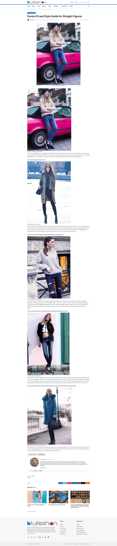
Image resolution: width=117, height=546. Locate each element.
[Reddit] (36, 471)
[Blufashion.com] (36, 2)
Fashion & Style (79, 526)
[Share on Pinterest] (86, 20)
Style (50, 6)
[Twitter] (38, 471)
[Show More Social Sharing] (89, 20)
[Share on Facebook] (81, 20)
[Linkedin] (33, 471)
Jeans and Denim (33, 9)
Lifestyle (56, 6)
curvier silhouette (68, 228)
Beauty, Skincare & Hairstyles (81, 534)
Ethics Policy (87, 543)
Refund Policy (62, 534)
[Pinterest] (34, 471)
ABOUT (76, 2)
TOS (71, 543)
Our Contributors (63, 530)
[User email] (41, 471)
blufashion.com (43, 467)
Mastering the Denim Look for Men (57, 504)
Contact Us (62, 526)
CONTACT (72, 2)
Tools (38, 6)
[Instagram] (31, 471)
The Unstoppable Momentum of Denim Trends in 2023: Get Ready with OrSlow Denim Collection (79, 506)
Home (28, 6)
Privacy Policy (75, 543)
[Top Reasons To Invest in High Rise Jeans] (37, 497)
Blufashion (52, 461)
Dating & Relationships (80, 530)
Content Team (62, 528)
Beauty (44, 6)
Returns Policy (62, 532)
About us (61, 524)
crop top (48, 381)
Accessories (64, 6)
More (71, 6)
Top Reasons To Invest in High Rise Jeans (35, 505)
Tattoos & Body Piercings (81, 532)
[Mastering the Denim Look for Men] (58, 497)
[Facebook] (29, 471)
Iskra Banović (32, 19)
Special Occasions (79, 528)
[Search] (89, 6)
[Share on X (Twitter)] (84, 20)
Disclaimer (67, 543)
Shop (33, 6)
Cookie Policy (81, 543)
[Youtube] (40, 471)
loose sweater (51, 306)
